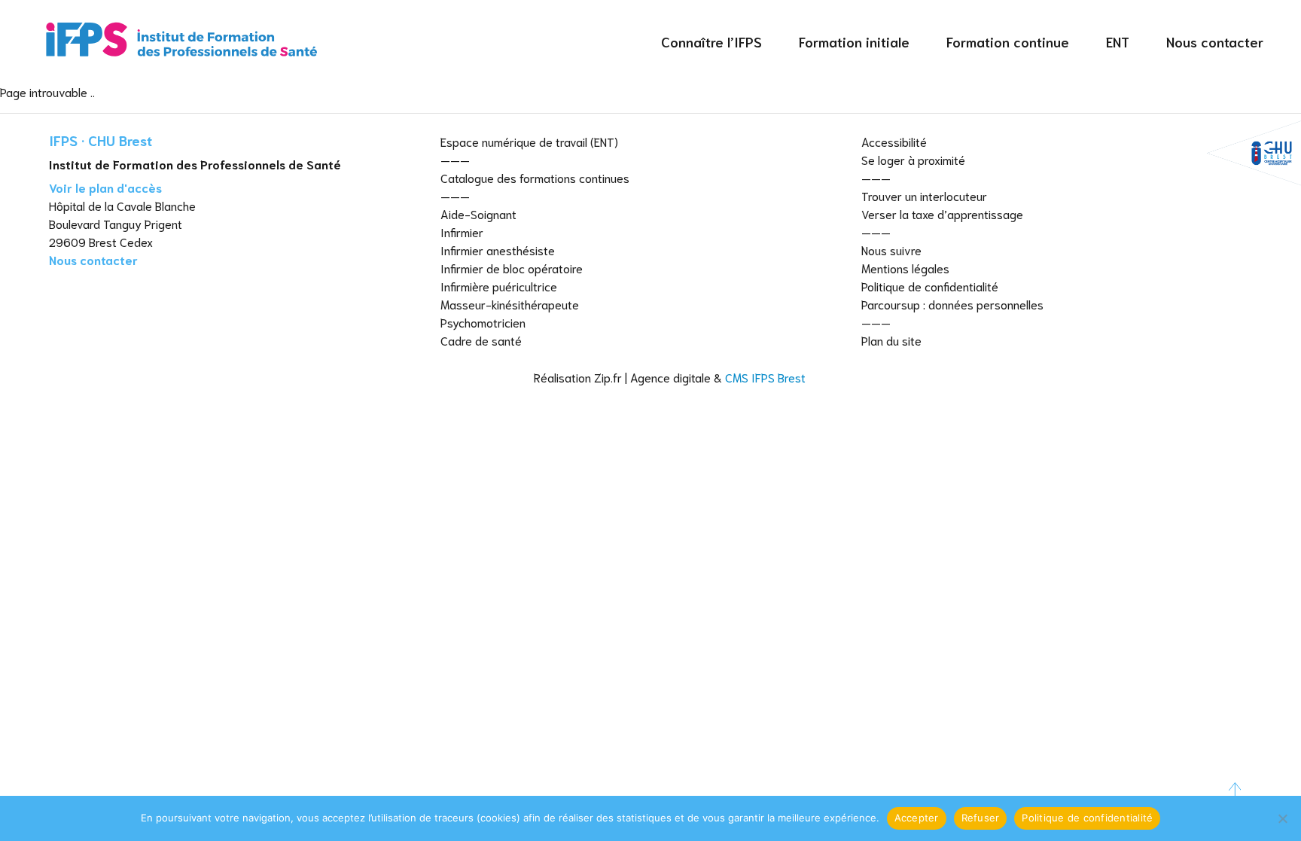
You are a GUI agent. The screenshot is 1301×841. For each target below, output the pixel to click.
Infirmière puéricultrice (498, 286)
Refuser (980, 818)
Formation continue (1007, 41)
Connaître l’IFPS (711, 41)
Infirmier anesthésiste (497, 249)
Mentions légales (905, 268)
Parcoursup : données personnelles (952, 304)
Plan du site (891, 340)
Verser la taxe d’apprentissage (942, 213)
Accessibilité (894, 141)
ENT (1117, 41)
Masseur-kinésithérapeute (509, 304)
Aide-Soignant (478, 213)
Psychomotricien (483, 322)
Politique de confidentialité (929, 286)
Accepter (916, 818)
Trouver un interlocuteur (924, 195)
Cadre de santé (481, 340)
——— (455, 159)
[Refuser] (1282, 818)
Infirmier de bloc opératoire (511, 268)
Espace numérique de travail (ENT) (529, 141)
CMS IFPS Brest (765, 377)
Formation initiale (854, 41)
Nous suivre (891, 249)
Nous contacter (1214, 41)
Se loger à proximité (913, 159)
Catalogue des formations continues (534, 177)
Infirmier (461, 231)
